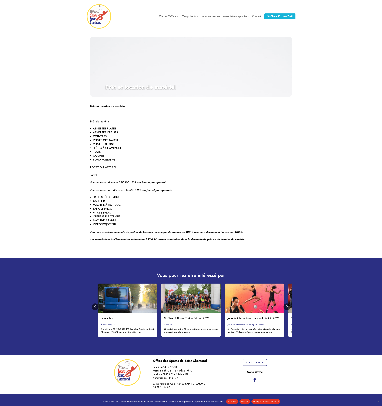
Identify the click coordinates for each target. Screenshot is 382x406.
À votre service (211, 16)
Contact (256, 16)
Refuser (245, 401)
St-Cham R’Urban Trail (279, 16)
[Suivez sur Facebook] (254, 380)
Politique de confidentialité (266, 401)
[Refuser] (378, 401)
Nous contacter (255, 362)
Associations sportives (236, 16)
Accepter (232, 401)
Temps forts (189, 16)
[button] (95, 306)
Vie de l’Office (167, 16)
